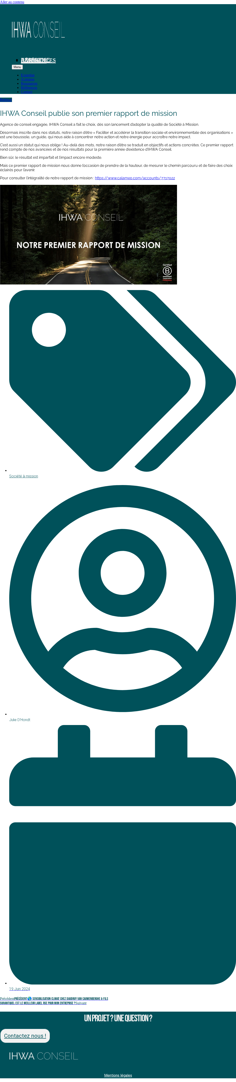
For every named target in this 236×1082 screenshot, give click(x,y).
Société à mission (23, 476)
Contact (34, 61)
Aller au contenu (12, 2)
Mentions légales (118, 1075)
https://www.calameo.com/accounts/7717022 (135, 178)
